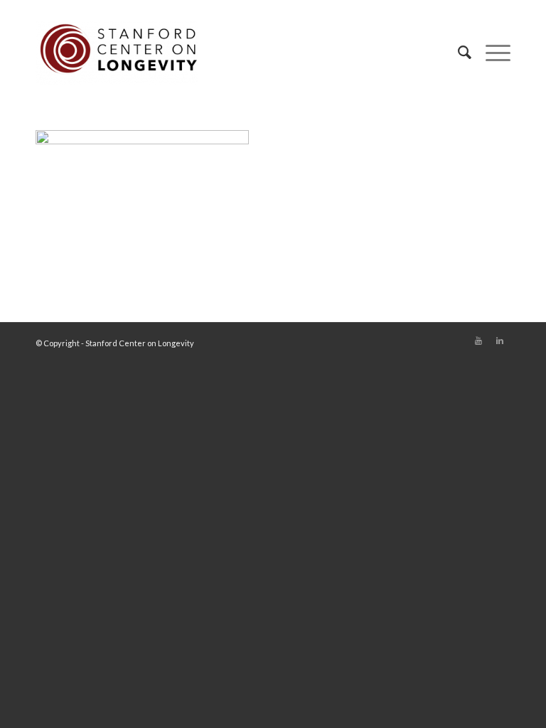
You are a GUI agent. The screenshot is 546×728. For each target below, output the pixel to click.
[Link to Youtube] (478, 340)
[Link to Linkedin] (499, 340)
